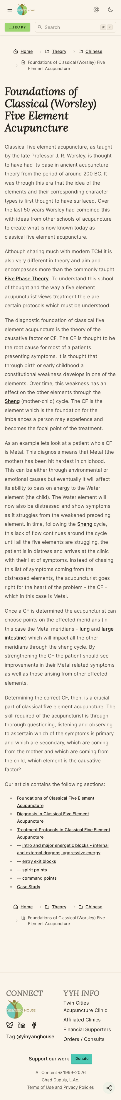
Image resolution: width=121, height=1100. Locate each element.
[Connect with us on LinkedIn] (22, 1025)
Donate (81, 1058)
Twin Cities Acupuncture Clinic (85, 1006)
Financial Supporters (87, 1029)
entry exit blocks (39, 861)
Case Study (28, 886)
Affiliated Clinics (82, 1020)
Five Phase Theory (27, 278)
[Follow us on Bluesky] (10, 1025)
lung (85, 629)
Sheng (12, 401)
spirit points (34, 869)
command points (39, 878)
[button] (96, 9)
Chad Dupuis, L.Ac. (60, 1079)
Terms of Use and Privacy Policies (60, 1087)
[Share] (109, 1088)
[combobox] (75, 27)
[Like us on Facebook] (34, 1025)
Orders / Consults (84, 1039)
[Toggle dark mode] (110, 9)
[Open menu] (10, 10)
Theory (17, 27)
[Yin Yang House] (26, 10)
